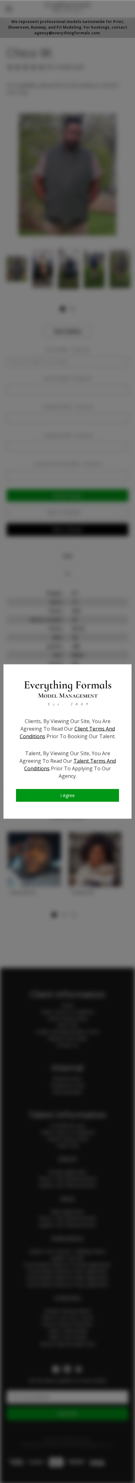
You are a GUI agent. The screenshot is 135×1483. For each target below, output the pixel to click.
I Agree (67, 795)
